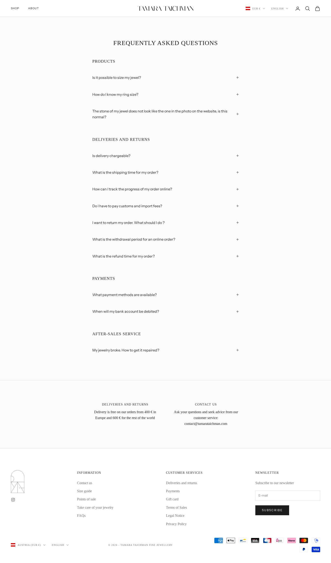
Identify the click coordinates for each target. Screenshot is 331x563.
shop (15, 8)
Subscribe (272, 510)
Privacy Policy (176, 524)
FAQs (81, 515)
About (33, 8)
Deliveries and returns (181, 483)
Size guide (84, 491)
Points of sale (86, 499)
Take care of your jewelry (95, 507)
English (277, 8)
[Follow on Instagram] (13, 499)
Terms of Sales (176, 507)
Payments (173, 491)
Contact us (84, 483)
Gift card (172, 499)
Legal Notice (175, 515)
